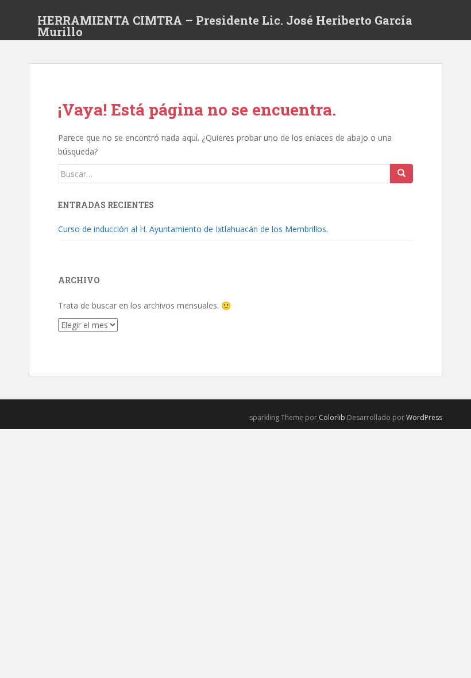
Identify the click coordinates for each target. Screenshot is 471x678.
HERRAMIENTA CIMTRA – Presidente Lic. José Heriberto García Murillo (224, 23)
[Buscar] (401, 173)
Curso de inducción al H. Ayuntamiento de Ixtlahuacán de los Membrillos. (193, 229)
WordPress (424, 417)
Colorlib (332, 417)
